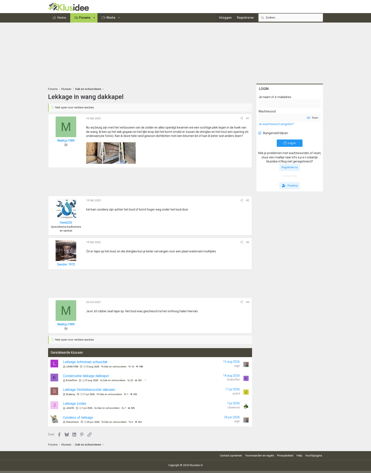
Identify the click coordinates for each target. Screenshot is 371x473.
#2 (247, 200)
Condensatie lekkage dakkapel (86, 376)
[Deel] (242, 118)
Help (299, 455)
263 (140, 380)
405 (133, 408)
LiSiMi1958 (72, 366)
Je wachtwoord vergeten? (276, 124)
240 (135, 394)
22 (131, 380)
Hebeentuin (72, 422)
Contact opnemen (231, 455)
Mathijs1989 (66, 140)
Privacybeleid (285, 455)
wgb (237, 365)
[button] (94, 18)
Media (110, 17)
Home (61, 17)
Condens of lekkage (78, 417)
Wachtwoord (267, 111)
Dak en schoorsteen (115, 366)
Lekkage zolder (74, 404)
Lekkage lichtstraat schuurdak (85, 362)
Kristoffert (71, 380)
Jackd (236, 393)
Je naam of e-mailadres (274, 97)
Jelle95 (70, 408)
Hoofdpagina (313, 455)
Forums (84, 17)
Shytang (70, 394)
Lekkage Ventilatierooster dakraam (89, 390)
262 (140, 422)
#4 (247, 302)
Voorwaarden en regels (259, 455)
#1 (247, 118)
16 (132, 366)
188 (141, 366)
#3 (247, 242)
